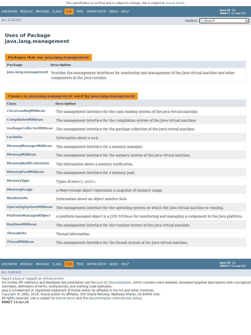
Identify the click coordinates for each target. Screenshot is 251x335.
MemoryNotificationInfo (28, 163)
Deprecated (96, 11)
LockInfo (14, 137)
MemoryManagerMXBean (29, 146)
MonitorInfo (17, 198)
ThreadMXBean (20, 242)
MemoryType (18, 180)
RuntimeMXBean (22, 224)
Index (113, 11)
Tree (80, 11)
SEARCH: (191, 21)
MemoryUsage (20, 189)
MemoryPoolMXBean (25, 172)
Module (26, 11)
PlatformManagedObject (28, 215)
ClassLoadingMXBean (26, 111)
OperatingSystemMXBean (29, 207)
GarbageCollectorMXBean (30, 128)
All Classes (11, 20)
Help (125, 11)
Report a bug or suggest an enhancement (33, 278)
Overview (9, 11)
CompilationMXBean (25, 119)
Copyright (9, 294)
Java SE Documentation (114, 282)
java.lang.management (67, 57)
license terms (175, 3)
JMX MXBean (121, 216)
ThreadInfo (16, 233)
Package (42, 11)
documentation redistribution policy (115, 298)
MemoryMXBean (21, 154)
